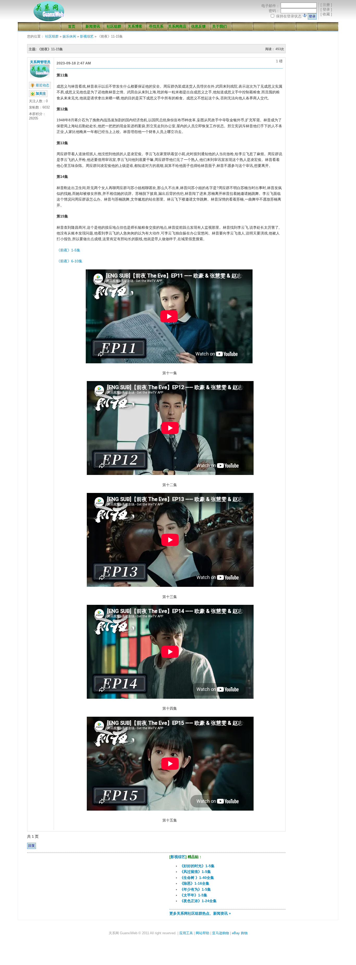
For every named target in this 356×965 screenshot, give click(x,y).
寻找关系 (156, 26)
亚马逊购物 (220, 933)
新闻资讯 (92, 26)
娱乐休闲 (69, 36)
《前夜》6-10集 (69, 261)
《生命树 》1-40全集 (197, 878)
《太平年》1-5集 (193, 895)
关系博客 (135, 26)
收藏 (326, 14)
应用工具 (186, 933)
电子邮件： (270, 6)
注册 (326, 5)
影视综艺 (87, 36)
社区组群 (114, 26)
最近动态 (42, 85)
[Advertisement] (85, 887)
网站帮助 (202, 933)
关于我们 (219, 26)
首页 (71, 26)
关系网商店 (177, 26)
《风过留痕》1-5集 (195, 872)
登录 (326, 9)
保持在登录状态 (289, 16)
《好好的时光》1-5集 (197, 866)
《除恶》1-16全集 (194, 883)
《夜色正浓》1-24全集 (198, 901)
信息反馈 (198, 26)
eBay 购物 (240, 933)
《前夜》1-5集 (68, 250)
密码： (274, 11)
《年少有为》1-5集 (195, 889)
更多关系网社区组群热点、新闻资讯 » (200, 913)
